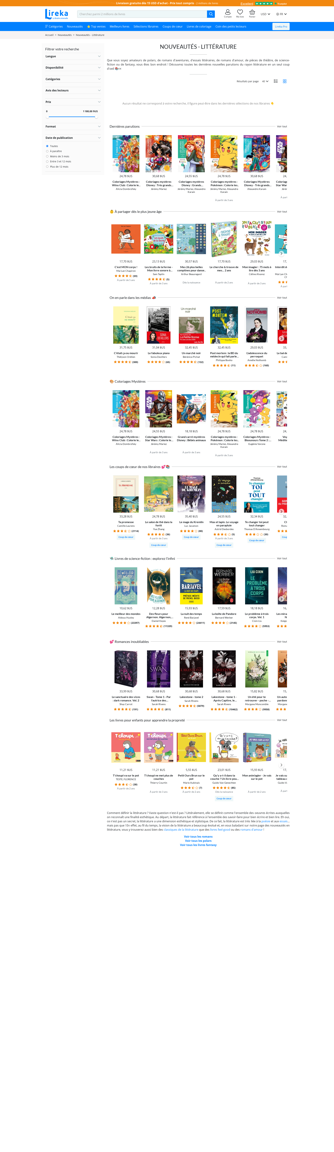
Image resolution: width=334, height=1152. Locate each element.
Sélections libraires (146, 26)
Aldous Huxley (126, 617)
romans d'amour (251, 830)
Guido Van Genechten (224, 782)
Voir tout (282, 126)
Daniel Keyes (159, 620)
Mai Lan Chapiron (126, 270)
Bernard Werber (224, 617)
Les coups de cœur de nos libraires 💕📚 (140, 467)
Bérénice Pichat (191, 356)
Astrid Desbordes (224, 529)
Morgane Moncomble (256, 704)
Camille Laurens (126, 525)
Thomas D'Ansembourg (256, 529)
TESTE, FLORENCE (126, 779)
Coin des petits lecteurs (231, 26)
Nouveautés (75, 26)
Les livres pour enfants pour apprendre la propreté (147, 720)
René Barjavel (191, 617)
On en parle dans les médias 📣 (133, 297)
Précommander (257, 169)
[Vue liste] (276, 81)
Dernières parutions (125, 126)
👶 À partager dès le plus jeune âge (136, 211)
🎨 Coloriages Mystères (128, 381)
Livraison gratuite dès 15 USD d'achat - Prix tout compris (155, 3)
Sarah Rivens (159, 704)
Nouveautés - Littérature (90, 35)
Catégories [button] (55, 26)
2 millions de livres (207, 3)
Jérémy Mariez (159, 188)
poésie (265, 821)
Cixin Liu (257, 620)
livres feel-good (220, 830)
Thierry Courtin (158, 782)
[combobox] (142, 14)
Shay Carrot (126, 704)
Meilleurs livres (119, 26)
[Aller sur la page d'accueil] (56, 14)
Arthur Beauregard (191, 274)
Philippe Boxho (224, 360)
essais (284, 821)
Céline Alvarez (257, 274)
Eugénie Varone (256, 443)
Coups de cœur (173, 26)
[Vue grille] (285, 81)
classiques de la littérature (181, 830)
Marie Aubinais (191, 782)
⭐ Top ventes (96, 26)
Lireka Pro (281, 26)
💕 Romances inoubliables (129, 641)
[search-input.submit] (211, 14)
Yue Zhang (158, 529)
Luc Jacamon (191, 525)
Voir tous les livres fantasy (198, 845)
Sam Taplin (158, 274)
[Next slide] (281, 168)
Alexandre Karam (196, 190)
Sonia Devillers (159, 356)
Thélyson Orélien (126, 356)
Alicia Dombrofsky (126, 188)
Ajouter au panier (126, 169)
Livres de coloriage (199, 26)
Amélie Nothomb (257, 360)
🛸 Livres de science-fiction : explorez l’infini (142, 558)
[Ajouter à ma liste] (137, 137)
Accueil (49, 35)
